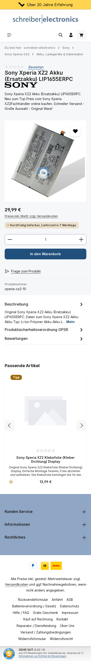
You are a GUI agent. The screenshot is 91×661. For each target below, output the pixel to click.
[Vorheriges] (9, 425)
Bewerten (36, 67)
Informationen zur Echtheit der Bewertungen (42, 656)
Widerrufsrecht (61, 639)
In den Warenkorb (45, 254)
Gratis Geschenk (45, 613)
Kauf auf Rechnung (38, 619)
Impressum (70, 613)
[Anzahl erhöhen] (81, 239)
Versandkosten (16, 584)
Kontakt (62, 619)
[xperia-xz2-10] (45, 161)
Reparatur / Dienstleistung (36, 626)
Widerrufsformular (32, 639)
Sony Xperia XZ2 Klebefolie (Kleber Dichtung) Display (45, 460)
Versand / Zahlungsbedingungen (45, 632)
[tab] (44, 312)
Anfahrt (57, 600)
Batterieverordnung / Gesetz (34, 606)
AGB (69, 600)
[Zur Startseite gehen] (45, 19)
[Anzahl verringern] (10, 239)
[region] (45, 161)
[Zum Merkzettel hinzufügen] (75, 131)
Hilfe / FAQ (21, 613)
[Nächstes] (81, 425)
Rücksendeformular (33, 600)
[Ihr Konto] (71, 35)
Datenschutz (69, 606)
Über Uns (67, 626)
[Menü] (9, 35)
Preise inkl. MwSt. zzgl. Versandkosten (31, 216)
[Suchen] (60, 35)
